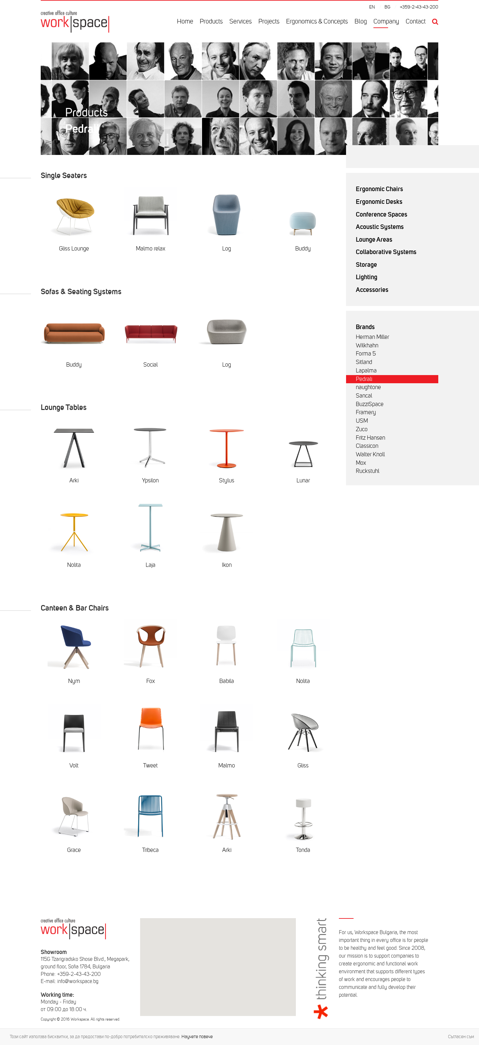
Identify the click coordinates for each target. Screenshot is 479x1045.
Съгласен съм (461, 1036)
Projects (269, 21)
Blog (361, 21)
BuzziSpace (370, 404)
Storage (366, 264)
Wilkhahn (367, 345)
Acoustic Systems (380, 227)
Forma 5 (366, 353)
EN (372, 7)
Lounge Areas (374, 239)
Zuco (362, 429)
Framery (366, 412)
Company (386, 21)
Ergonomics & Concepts (317, 21)
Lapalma (366, 370)
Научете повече (197, 1036)
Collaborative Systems (386, 252)
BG (387, 7)
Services (240, 21)
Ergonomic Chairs (379, 189)
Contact (416, 21)
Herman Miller (372, 337)
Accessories (372, 290)
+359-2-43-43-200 (419, 7)
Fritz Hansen (370, 437)
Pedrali (364, 379)
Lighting (366, 277)
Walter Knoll (370, 454)
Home (185, 21)
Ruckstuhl (367, 471)
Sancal (364, 395)
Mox (361, 462)
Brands (365, 327)
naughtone (368, 387)
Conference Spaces (381, 214)
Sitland (364, 362)
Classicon (367, 445)
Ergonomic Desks (379, 201)
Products (211, 21)
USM (362, 420)
